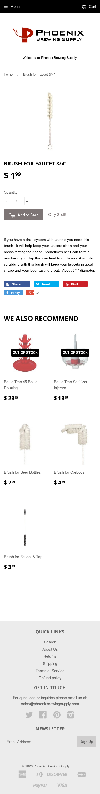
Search (50, 642)
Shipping (50, 663)
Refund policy (50, 677)
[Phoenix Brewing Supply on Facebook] (43, 716)
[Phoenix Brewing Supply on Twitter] (29, 716)
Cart (92, 6)
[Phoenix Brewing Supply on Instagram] (71, 716)
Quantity (10, 192)
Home (8, 74)
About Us (50, 649)
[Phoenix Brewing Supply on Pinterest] (57, 716)
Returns (50, 656)
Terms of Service (50, 670)
